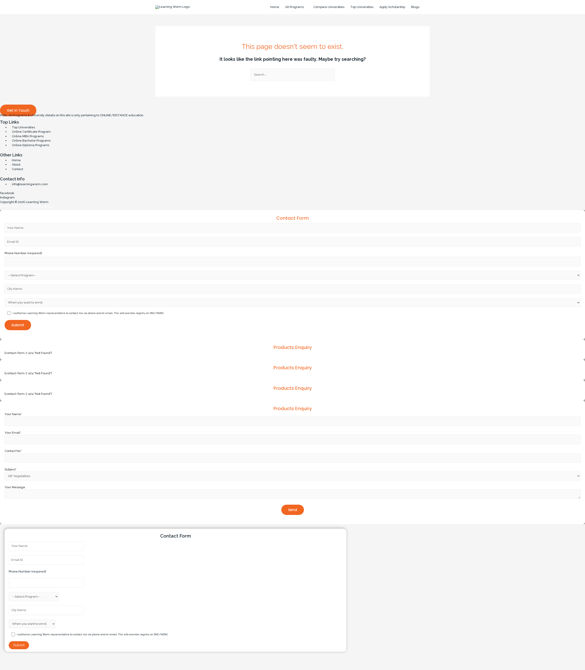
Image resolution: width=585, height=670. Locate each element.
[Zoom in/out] (50, 659)
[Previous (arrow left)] (7, 666)
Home (274, 7)
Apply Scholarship (392, 7)
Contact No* (13, 451)
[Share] (21, 659)
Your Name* (13, 414)
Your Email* (13, 432)
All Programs (294, 7)
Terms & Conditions (37, 206)
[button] (18, 110)
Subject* (10, 469)
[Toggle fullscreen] (36, 659)
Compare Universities (328, 7)
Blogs (415, 7)
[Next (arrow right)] (21, 666)
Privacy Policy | (11, 206)
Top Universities (361, 7)
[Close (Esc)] (7, 659)
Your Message (15, 487)
